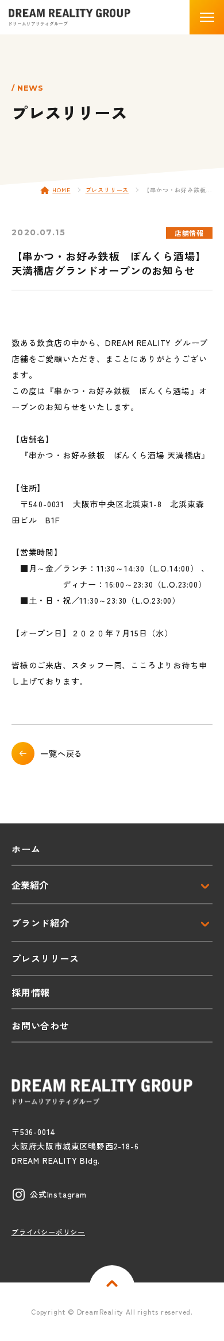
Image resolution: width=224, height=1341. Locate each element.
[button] (207, 17)
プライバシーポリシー (48, 1232)
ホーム (25, 848)
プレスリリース (107, 189)
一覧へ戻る (61, 753)
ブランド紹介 (40, 922)
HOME (61, 189)
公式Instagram (58, 1194)
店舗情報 (189, 233)
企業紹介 (29, 885)
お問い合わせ (40, 1025)
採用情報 (30, 992)
